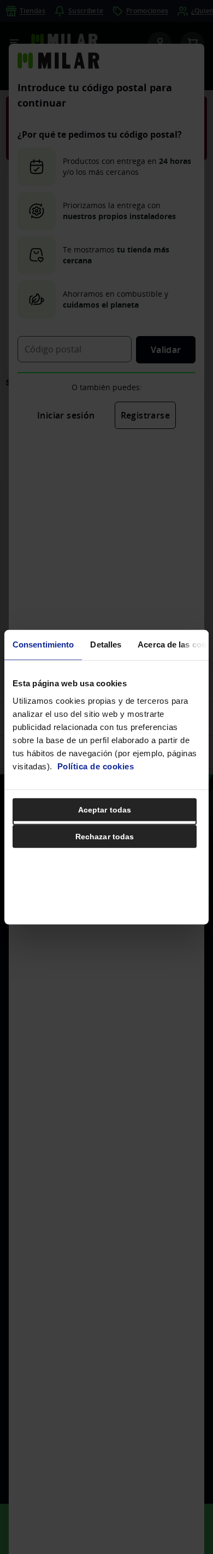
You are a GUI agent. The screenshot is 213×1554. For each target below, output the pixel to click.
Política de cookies (95, 765)
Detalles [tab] (105, 644)
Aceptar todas (104, 809)
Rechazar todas (104, 836)
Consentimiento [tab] (43, 644)
